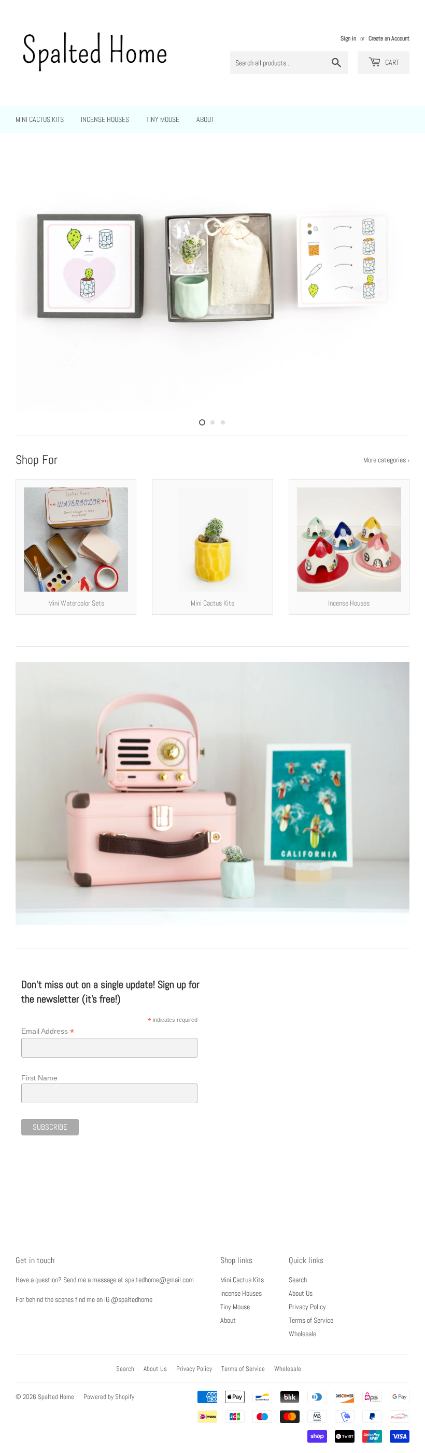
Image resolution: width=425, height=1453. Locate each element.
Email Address (47, 1031)
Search (298, 1279)
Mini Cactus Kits (40, 119)
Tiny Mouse (162, 119)
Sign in (348, 38)
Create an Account (389, 38)
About (205, 119)
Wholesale (302, 1333)
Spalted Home (56, 1396)
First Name (39, 1078)
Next (392, 280)
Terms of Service (311, 1320)
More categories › (386, 459)
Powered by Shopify (108, 1396)
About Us (301, 1293)
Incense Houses (105, 119)
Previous (32, 280)
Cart (391, 62)
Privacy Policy (307, 1306)
